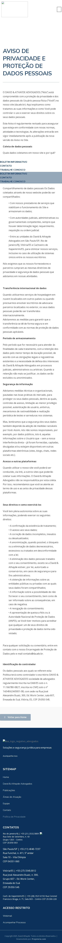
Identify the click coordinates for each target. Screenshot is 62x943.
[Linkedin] (5, 762)
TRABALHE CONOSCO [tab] (12, 169)
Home (6, 777)
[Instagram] (32, 762)
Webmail (7, 915)
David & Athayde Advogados (17, 783)
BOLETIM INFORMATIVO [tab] (13, 162)
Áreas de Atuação (12, 797)
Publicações (9, 790)
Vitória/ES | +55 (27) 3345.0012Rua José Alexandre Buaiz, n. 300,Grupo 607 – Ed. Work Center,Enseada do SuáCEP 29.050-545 (20, 879)
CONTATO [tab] (6, 165)
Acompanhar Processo (14, 922)
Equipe (6, 803)
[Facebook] (14, 762)
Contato (7, 810)
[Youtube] (23, 762)
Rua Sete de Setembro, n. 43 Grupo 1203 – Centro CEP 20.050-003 (16, 839)
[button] (59, 9)
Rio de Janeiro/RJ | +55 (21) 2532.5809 (21, 833)
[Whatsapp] (40, 833)
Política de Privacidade (14, 816)
